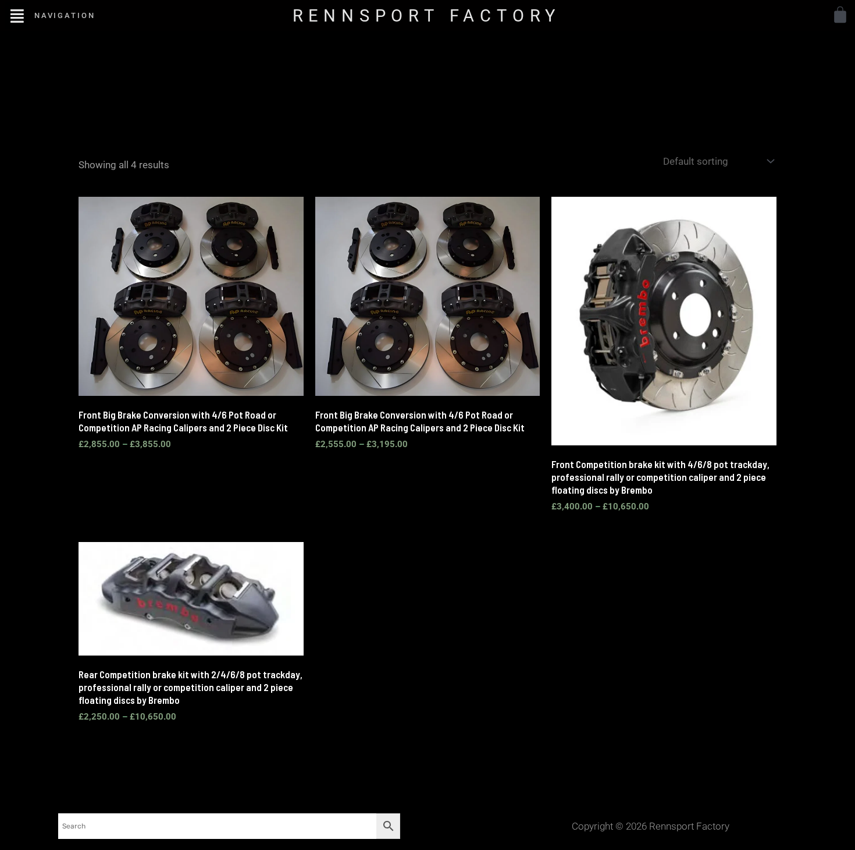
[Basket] (840, 15)
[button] (17, 15)
